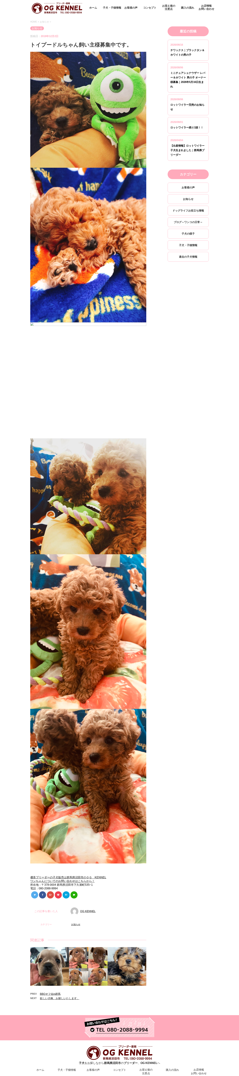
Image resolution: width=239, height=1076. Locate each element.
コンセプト (149, 7)
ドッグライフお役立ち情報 (188, 210)
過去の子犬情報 (188, 256)
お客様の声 (131, 7)
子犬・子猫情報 (112, 7)
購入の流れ (187, 7)
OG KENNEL (88, 911)
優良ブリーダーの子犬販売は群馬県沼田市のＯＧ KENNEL (68, 877)
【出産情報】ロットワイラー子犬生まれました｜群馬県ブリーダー (187, 150)
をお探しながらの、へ (119, 1062)
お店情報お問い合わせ (206, 7)
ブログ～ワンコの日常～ (188, 222)
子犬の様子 (188, 233)
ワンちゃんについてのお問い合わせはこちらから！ (62, 881)
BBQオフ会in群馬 (50, 993)
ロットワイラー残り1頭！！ (186, 127)
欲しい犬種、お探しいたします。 (59, 998)
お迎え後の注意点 (168, 7)
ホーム (93, 7)
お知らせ (75, 924)
